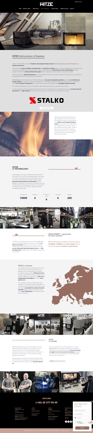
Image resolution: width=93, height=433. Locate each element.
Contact (72, 8)
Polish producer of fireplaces (46, 29)
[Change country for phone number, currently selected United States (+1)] (75, 418)
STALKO (29, 430)
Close (91, 401)
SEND (82, 428)
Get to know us (45, 8)
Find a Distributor (46, 34)
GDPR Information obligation (71, 415)
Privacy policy (68, 414)
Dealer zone (54, 8)
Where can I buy (64, 8)
